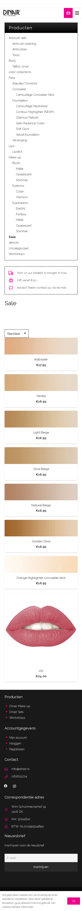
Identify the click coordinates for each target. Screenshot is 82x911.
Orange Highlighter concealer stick (41, 578)
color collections (20, 72)
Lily (41, 670)
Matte (19, 169)
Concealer (19, 89)
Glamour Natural (27, 117)
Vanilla (41, 396)
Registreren (16, 749)
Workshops (16, 254)
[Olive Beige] (41, 455)
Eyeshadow (20, 203)
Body (12, 60)
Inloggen (15, 743)
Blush (16, 163)
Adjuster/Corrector (25, 83)
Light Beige (41, 432)
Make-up (15, 157)
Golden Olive (41, 541)
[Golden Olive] (41, 528)
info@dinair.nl (20, 769)
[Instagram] (15, 786)
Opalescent (23, 174)
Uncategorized (18, 248)
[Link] (11, 13)
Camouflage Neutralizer (32, 106)
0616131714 (19, 776)
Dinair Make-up (19, 706)
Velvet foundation (27, 134)
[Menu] (77, 13)
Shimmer (22, 180)
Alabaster (41, 359)
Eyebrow (18, 186)
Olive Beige (41, 469)
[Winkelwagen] (68, 13)
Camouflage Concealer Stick (35, 95)
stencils (14, 242)
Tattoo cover (20, 66)
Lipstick (17, 151)
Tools (16, 55)
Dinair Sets (16, 712)
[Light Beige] (41, 419)
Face (12, 78)
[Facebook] (6, 786)
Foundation (20, 100)
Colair (20, 191)
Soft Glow (22, 129)
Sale (12, 237)
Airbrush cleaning (24, 43)
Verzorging (19, 140)
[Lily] (41, 629)
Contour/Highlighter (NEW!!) (35, 112)
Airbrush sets (17, 38)
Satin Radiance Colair (30, 123)
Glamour (22, 197)
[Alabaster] (41, 346)
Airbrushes (19, 49)
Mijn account (18, 737)
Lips (11, 146)
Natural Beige (41, 505)
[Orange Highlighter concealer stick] (41, 564)
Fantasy (21, 214)
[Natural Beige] (41, 492)
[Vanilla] (41, 382)
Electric (21, 208)
